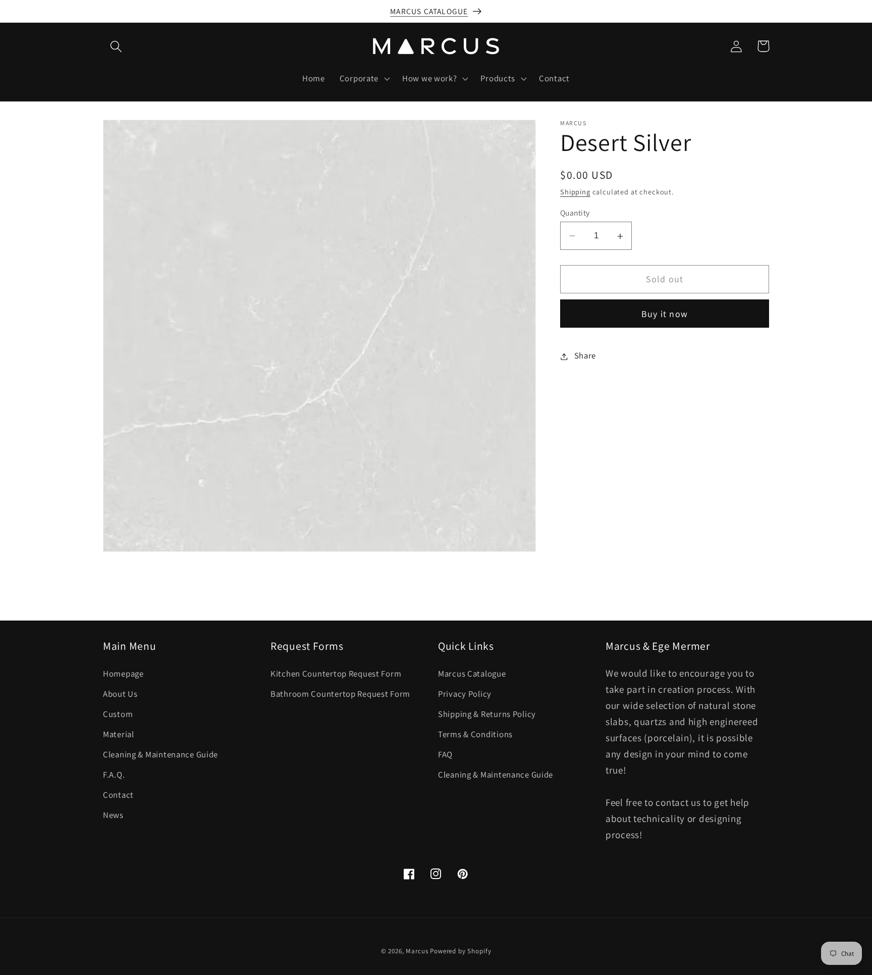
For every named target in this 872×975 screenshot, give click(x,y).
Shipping (575, 192)
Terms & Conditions (475, 734)
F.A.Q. (114, 774)
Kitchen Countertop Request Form (335, 673)
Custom (118, 714)
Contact (118, 794)
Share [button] (585, 356)
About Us (120, 693)
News (113, 814)
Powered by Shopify (460, 951)
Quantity (575, 213)
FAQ (445, 754)
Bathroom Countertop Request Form (340, 693)
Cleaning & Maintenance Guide (160, 754)
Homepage (123, 673)
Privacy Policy (465, 693)
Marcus (417, 951)
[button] (116, 46)
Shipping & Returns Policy (487, 714)
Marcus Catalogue (472, 673)
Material (118, 734)
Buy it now (664, 314)
